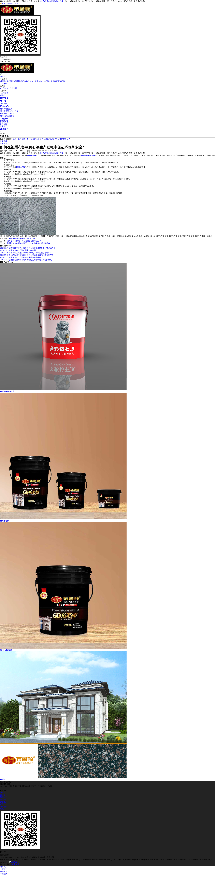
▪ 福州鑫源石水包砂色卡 (23, 81)
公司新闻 (3, 124)
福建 (13, 864)
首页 (14, 139)
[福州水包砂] (63, 519)
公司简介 (3, 103)
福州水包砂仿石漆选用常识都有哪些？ (19, 250)
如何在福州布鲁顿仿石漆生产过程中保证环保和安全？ (48, 139)
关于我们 (3, 795)
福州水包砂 (4, 521)
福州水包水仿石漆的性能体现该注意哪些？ (21, 257)
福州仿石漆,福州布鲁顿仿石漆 (51, 1)
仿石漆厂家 (30, 239)
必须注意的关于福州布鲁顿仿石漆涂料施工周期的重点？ (27, 260)
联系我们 (3, 95)
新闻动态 (3, 797)
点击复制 (20, 857)
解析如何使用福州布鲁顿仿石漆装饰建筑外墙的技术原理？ (27, 248)
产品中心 (3, 800)
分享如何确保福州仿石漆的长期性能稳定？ (24, 241)
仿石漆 (23, 239)
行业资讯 (3, 126)
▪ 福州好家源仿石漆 (57, 81)
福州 (17, 864)
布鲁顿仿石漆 (14, 239)
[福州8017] (63, 777)
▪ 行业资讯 (13, 88)
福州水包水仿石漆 (7, 113)
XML (2, 809)
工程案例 (3, 84)
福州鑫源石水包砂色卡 (9, 111)
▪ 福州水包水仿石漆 (41, 81)
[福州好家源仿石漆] (63, 389)
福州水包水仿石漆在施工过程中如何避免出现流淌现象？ (29, 243)
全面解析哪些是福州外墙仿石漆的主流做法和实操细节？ (27, 255)
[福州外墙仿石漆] (63, 648)
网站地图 (3, 807)
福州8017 (3, 779)
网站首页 (3, 76)
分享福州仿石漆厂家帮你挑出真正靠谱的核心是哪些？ (26, 253)
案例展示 (3, 802)
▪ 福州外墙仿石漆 (7, 81)
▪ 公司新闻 (4, 88)
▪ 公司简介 (4, 93)
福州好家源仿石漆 (7, 116)
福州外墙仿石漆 (6, 109)
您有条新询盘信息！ (11, 3)
